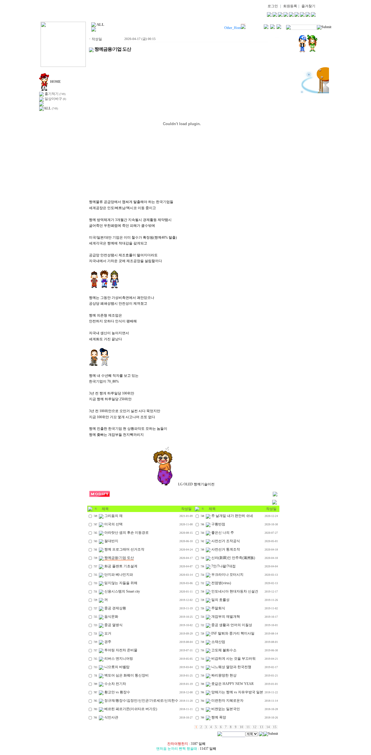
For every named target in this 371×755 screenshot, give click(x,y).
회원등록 (290, 6)
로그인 (273, 6)
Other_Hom (232, 28)
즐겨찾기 (308, 6)
